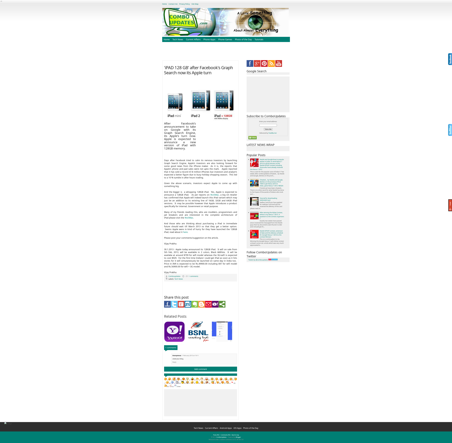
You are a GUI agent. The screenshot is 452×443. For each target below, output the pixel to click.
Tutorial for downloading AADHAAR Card (268, 199)
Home (164, 4)
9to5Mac (214, 194)
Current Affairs (193, 39)
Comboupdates (174, 276)
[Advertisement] (226, 52)
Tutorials (259, 39)
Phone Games (225, 39)
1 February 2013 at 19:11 (190, 356)
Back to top (235, 435)
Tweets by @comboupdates (258, 260)
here (185, 232)
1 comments (193, 276)
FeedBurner (272, 133)
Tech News (177, 39)
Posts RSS (216, 435)
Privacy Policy (184, 4)
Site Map (195, 4)
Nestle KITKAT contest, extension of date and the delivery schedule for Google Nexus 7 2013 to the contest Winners (271, 234)
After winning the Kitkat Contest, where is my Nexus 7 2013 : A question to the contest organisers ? (272, 215)
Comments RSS (226, 435)
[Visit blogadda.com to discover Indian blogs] (273, 260)
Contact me (173, 4)
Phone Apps (209, 39)
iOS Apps (238, 428)
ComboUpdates (221, 437)
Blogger (238, 437)
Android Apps (226, 428)
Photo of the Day (243, 39)
